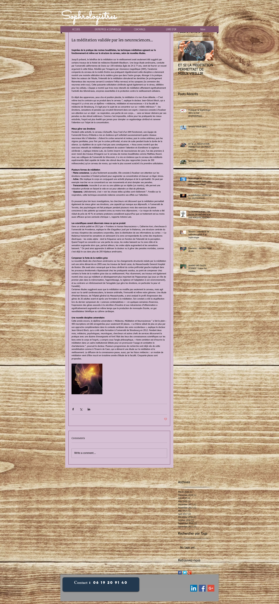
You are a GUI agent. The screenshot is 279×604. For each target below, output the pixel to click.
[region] (101, 587)
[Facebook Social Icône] (202, 588)
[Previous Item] (183, 50)
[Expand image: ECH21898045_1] (87, 379)
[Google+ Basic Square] (189, 572)
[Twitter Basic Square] (185, 572)
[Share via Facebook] (73, 409)
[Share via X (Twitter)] (81, 409)
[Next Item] (208, 50)
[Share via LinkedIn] (88, 409)
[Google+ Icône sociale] (211, 588)
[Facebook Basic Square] (180, 572)
